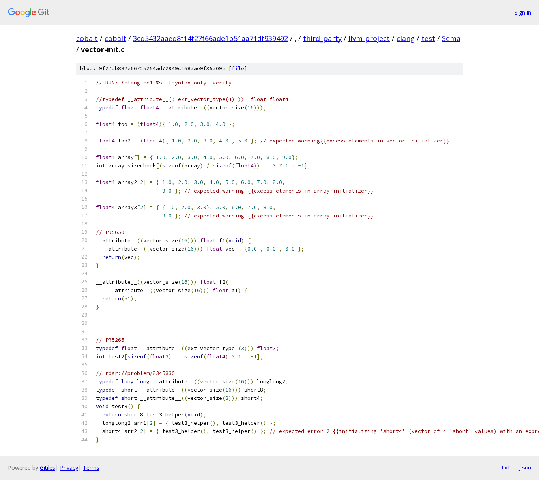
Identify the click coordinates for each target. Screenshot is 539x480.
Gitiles (47, 467)
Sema (451, 38)
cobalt (87, 38)
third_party (322, 38)
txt (506, 467)
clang (406, 38)
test (428, 38)
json (524, 467)
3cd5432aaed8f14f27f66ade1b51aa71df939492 (210, 38)
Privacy (69, 467)
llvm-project (369, 38)
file (238, 68)
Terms (91, 467)
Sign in (523, 12)
